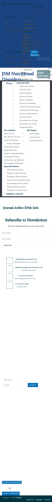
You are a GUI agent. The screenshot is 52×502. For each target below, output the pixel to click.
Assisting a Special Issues (17, 177)
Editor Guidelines (26, 100)
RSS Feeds (8, 59)
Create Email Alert (11, 56)
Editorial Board (25, 93)
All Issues (31, 130)
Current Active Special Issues (18, 180)
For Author (8, 21)
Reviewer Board (25, 96)
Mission (26, 39)
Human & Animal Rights (31, 337)
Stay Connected (13, 52)
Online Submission (11, 493)
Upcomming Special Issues (17, 183)
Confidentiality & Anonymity (32, 359)
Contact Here (35, 488)
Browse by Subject (18, 313)
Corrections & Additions (43, 350)
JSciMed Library (30, 25)
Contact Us (6, 336)
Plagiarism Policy (42, 322)
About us (28, 32)
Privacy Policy (29, 316)
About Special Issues (15, 170)
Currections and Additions (14, 160)
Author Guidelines (11, 140)
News (4, 340)
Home (9, 84)
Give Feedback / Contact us (15, 63)
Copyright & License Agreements (31, 323)
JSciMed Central (29, 35)
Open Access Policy (31, 309)
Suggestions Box (26, 127)
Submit (32, 385)
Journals (39, 7)
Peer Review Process (12, 137)
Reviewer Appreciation (28, 113)
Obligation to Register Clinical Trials (32, 366)
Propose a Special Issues (16, 173)
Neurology (18, 351)
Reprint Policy (8, 420)
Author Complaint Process (42, 329)
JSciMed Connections (13, 31)
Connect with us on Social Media (17, 66)
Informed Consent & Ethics (30, 345)
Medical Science (17, 345)
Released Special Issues (16, 187)
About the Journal (26, 86)
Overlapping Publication (13, 163)
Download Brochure (12, 482)
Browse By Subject (40, 14)
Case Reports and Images (19, 324)
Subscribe (7, 245)
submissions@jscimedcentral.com (29, 267)
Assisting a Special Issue (12, 466)
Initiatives (29, 17)
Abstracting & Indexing (28, 110)
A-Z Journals (38, 10)
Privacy (47, 500)
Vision (26, 42)
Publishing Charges (12, 28)
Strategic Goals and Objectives (35, 45)
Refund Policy (7, 412)
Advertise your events (28, 124)
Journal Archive (35, 140)
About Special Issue (10, 458)
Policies (7, 25)
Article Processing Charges (30, 107)
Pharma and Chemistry (18, 364)
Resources (10, 17)
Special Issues (10, 34)
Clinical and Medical (19, 330)
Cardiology (18, 319)
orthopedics (18, 359)
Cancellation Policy (11, 157)
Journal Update (25, 117)
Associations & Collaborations (14, 433)
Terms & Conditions (30, 331)
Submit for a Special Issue (12, 471)
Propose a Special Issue (11, 462)
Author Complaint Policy (14, 153)
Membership (7, 416)
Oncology (18, 355)
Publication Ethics (30, 352)
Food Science (19, 336)
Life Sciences (19, 340)
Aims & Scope (25, 90)
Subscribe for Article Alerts (7, 317)
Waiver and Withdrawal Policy (14, 408)
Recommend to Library (28, 120)
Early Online (34, 134)
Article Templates (14, 143)
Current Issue (34, 137)
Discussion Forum (30, 28)
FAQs (4, 344)
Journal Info (23, 83)
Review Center (29, 21)
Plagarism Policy (10, 150)
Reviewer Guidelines (27, 103)
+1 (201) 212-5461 (22, 284)
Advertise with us (9, 424)
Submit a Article (14, 194)
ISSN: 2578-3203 (42, 74)
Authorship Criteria (11, 147)
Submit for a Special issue (17, 190)
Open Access (28, 49)
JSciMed (19, 498)
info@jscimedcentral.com (26, 259)
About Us (5, 312)
